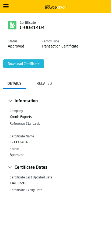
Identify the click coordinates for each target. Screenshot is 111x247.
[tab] (14, 82)
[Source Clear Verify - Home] (55, 6)
